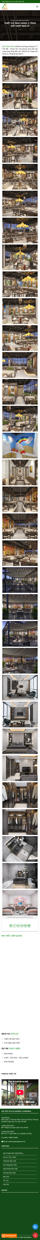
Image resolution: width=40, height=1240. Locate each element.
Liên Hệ (6, 1184)
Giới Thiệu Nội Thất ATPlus (13, 1153)
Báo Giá (6, 1177)
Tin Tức (6, 1180)
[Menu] (37, 6)
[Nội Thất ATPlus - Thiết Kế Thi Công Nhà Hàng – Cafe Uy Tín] (12, 6)
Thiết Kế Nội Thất (9, 1161)
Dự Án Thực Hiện (16, 20)
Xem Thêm (22, 961)
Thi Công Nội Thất (10, 1165)
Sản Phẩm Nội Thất (10, 1169)
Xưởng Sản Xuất (9, 1173)
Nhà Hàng (26, 20)
